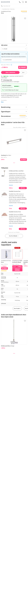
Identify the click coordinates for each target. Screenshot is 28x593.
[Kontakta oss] (19, 2)
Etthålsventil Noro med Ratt (16, 171)
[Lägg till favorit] (25, 18)
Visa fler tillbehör (13, 236)
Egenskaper (5, 111)
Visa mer (11, 185)
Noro (2, 102)
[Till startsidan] (5, 1)
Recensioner (13, 116)
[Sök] (1, 6)
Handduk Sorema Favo (14, 191)
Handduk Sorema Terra (15, 211)
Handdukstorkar (6, 9)
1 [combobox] (23, 72)
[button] (14, 45)
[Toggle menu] (26, 2)
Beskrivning (5, 107)
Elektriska (12, 9)
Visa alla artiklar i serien (19, 127)
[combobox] (14, 49)
